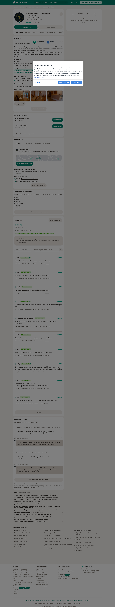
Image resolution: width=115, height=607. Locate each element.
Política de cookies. (39, 77)
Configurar (37, 82)
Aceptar (76, 82)
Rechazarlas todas (64, 82)
